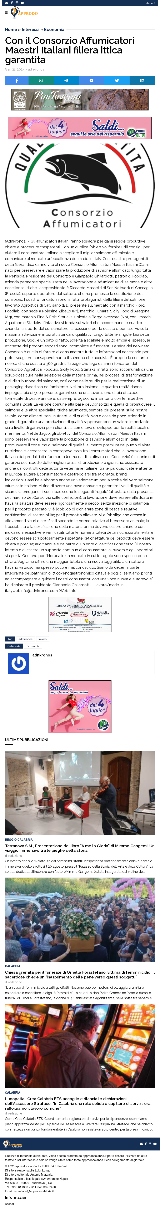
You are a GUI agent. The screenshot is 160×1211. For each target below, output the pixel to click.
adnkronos (25, 639)
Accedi (150, 3)
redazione (15, 855)
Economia (54, 29)
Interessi (30, 29)
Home (11, 29)
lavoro (43, 639)
